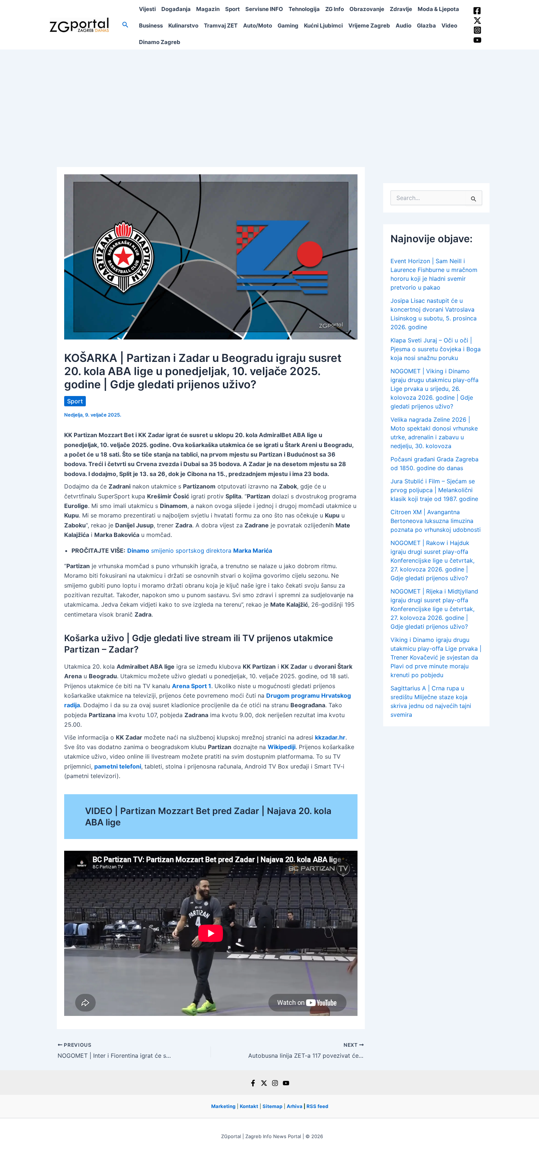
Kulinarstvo (183, 25)
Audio (403, 25)
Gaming (288, 25)
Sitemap (272, 1106)
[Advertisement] (269, 104)
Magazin (208, 9)
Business (151, 25)
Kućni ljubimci (323, 25)
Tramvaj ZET (221, 25)
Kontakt (249, 1106)
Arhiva (294, 1106)
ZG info (334, 9)
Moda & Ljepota (438, 9)
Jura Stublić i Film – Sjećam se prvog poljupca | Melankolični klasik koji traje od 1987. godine (434, 489)
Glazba (426, 25)
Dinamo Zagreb (159, 42)
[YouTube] (477, 40)
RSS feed (317, 1106)
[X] (264, 1083)
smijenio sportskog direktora (199, 550)
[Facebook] (477, 11)
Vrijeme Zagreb (369, 25)
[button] (125, 24)
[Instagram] (477, 30)
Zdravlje (401, 9)
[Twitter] (477, 21)
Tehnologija (304, 9)
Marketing (223, 1106)
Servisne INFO (264, 9)
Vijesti (147, 9)
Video (449, 25)
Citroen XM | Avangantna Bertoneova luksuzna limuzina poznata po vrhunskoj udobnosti (435, 520)
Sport (232, 9)
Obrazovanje (366, 9)
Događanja (176, 9)
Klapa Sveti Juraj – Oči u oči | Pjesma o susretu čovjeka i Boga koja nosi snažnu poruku (435, 349)
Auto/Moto (257, 25)
